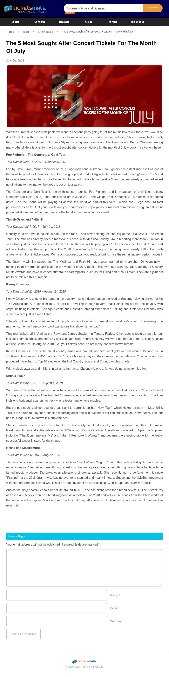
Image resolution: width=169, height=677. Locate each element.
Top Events (137, 21)
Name (115, 595)
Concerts (39, 21)
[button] (153, 8)
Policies (98, 666)
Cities (88, 21)
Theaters (64, 21)
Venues (112, 21)
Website (115, 621)
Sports (15, 21)
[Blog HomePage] (31, 8)
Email (114, 608)
